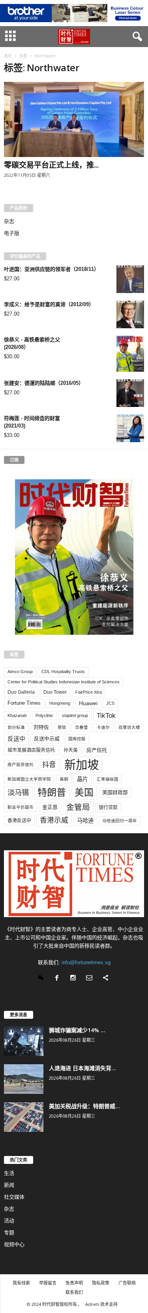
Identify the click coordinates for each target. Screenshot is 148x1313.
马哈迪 (85, 820)
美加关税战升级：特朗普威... (84, 1106)
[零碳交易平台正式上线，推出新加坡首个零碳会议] (74, 119)
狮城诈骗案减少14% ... (77, 1030)
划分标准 (16, 727)
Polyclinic (44, 715)
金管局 (78, 807)
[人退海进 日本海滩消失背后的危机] (23, 1079)
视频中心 (14, 1244)
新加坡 (81, 764)
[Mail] (91, 979)
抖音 (49, 764)
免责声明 (74, 1283)
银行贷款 (108, 807)
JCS (110, 703)
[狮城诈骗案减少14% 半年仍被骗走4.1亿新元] (23, 1041)
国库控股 (77, 738)
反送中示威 (47, 739)
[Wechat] (42, 979)
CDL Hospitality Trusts (63, 671)
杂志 (9, 221)
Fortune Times (24, 703)
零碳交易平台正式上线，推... (51, 165)
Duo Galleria (21, 692)
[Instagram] (75, 979)
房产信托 (96, 750)
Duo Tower (55, 692)
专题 (9, 1232)
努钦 (62, 727)
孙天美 (71, 750)
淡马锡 (18, 792)
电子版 (11, 233)
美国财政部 (115, 792)
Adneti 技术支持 (101, 1304)
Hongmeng (59, 703)
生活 (9, 1173)
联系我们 (74, 1292)
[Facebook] (59, 979)
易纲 (64, 779)
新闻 (9, 1185)
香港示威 (54, 820)
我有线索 (21, 1283)
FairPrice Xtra (88, 692)
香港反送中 (19, 820)
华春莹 (81, 727)
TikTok (106, 715)
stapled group (75, 715)
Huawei (88, 703)
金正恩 (50, 807)
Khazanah (17, 715)
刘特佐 (41, 727)
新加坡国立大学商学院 (29, 779)
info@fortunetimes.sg (86, 962)
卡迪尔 (103, 727)
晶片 (82, 779)
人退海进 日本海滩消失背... (82, 1068)
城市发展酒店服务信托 (31, 750)
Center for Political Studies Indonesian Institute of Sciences (63, 681)
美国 (84, 792)
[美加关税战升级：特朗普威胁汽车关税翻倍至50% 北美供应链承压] (23, 1117)
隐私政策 (100, 1283)
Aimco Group (20, 671)
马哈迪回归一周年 (119, 820)
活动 (9, 1221)
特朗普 (51, 792)
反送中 (16, 739)
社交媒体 (14, 1197)
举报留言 (47, 1283)
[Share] (106, 979)
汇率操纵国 (107, 779)
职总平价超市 (20, 807)
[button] (135, 36)
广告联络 (127, 1283)
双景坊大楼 (129, 727)
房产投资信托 (20, 764)
